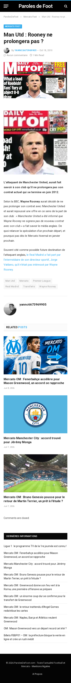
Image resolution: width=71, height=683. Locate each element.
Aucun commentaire (17, 55)
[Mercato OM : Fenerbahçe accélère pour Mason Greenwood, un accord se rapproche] (35, 355)
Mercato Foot (13, 26)
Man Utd (10, 280)
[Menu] (6, 6)
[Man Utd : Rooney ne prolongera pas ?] (35, 97)
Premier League (41, 280)
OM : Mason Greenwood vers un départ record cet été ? (35, 628)
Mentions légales (41, 666)
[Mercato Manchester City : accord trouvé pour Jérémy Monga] (35, 414)
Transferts (29, 286)
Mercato (24, 280)
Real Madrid (12, 286)
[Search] (65, 6)
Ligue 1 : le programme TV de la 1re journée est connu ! (35, 546)
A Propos (37, 674)
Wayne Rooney (47, 286)
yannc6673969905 (25, 50)
